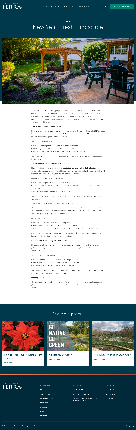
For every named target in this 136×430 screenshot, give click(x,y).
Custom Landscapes (51, 6)
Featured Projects (85, 6)
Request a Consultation (122, 6)
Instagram (110, 394)
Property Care (68, 6)
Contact (43, 416)
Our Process (101, 6)
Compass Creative (33, 426)
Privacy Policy (130, 426)
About (42, 390)
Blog (42, 412)
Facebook (110, 390)
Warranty (44, 403)
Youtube (109, 398)
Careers (43, 407)
